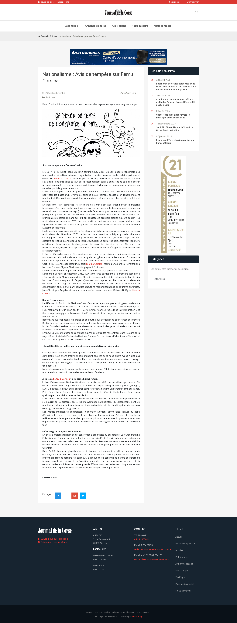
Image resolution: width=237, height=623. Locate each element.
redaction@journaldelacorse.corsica (152, 549)
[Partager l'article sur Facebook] (58, 496)
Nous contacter (163, 25)
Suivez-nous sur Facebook (54, 538)
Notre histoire (139, 25)
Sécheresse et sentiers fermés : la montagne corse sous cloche (173, 116)
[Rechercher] (197, 12)
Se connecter (175, 2)
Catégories (71, 25)
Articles (53, 36)
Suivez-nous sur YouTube (53, 542)
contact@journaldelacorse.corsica (151, 559)
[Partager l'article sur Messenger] (66, 493)
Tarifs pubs (181, 577)
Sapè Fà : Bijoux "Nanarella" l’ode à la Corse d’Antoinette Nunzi (174, 129)
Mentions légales (102, 612)
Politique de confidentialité (123, 612)
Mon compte (181, 570)
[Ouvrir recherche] (40, 12)
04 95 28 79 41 (141, 539)
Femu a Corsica (62, 178)
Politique (50, 97)
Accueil (44, 36)
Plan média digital (184, 583)
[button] (49, 133)
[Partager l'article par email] (74, 496)
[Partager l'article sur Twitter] (83, 496)
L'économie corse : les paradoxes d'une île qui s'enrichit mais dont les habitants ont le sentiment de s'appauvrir (176, 86)
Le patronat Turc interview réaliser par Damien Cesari (175, 142)
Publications (118, 25)
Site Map (89, 612)
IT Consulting (137, 616)
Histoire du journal (185, 543)
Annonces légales (95, 25)
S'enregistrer (193, 2)
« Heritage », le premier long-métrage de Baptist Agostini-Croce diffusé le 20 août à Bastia (175, 102)
